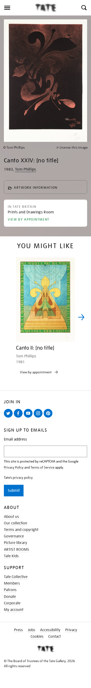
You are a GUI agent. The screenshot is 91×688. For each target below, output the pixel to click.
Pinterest (49, 417)
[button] (83, 7)
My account (13, 609)
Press (18, 630)
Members (12, 583)
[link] (27, 147)
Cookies (37, 636)
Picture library (15, 542)
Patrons (10, 589)
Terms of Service (42, 467)
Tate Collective (15, 576)
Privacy (71, 630)
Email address (15, 439)
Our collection (15, 523)
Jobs (31, 630)
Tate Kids (11, 556)
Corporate (12, 603)
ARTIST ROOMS (16, 549)
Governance (14, 536)
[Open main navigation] (17, 8)
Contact (54, 636)
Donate (10, 596)
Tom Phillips (25, 169)
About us (11, 516)
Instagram (39, 417)
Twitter (9, 417)
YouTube (29, 417)
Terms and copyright (21, 529)
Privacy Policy (14, 467)
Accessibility (50, 630)
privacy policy (23, 477)
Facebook (19, 417)
